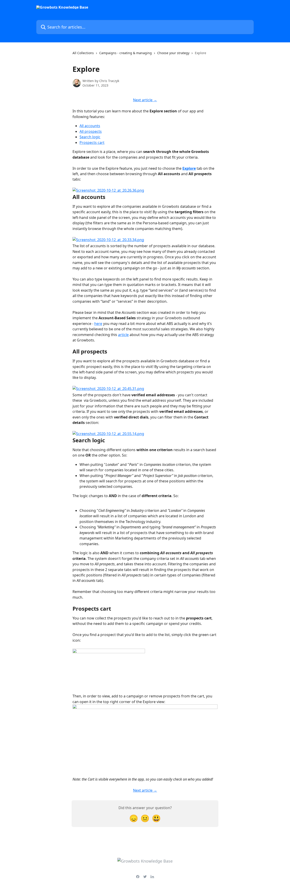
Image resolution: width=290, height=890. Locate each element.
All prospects (91, 131)
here (98, 323)
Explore (189, 168)
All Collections (83, 53)
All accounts (90, 125)
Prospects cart (92, 142)
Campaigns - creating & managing (125, 53)
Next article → (145, 99)
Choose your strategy (173, 53)
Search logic (90, 136)
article (123, 334)
